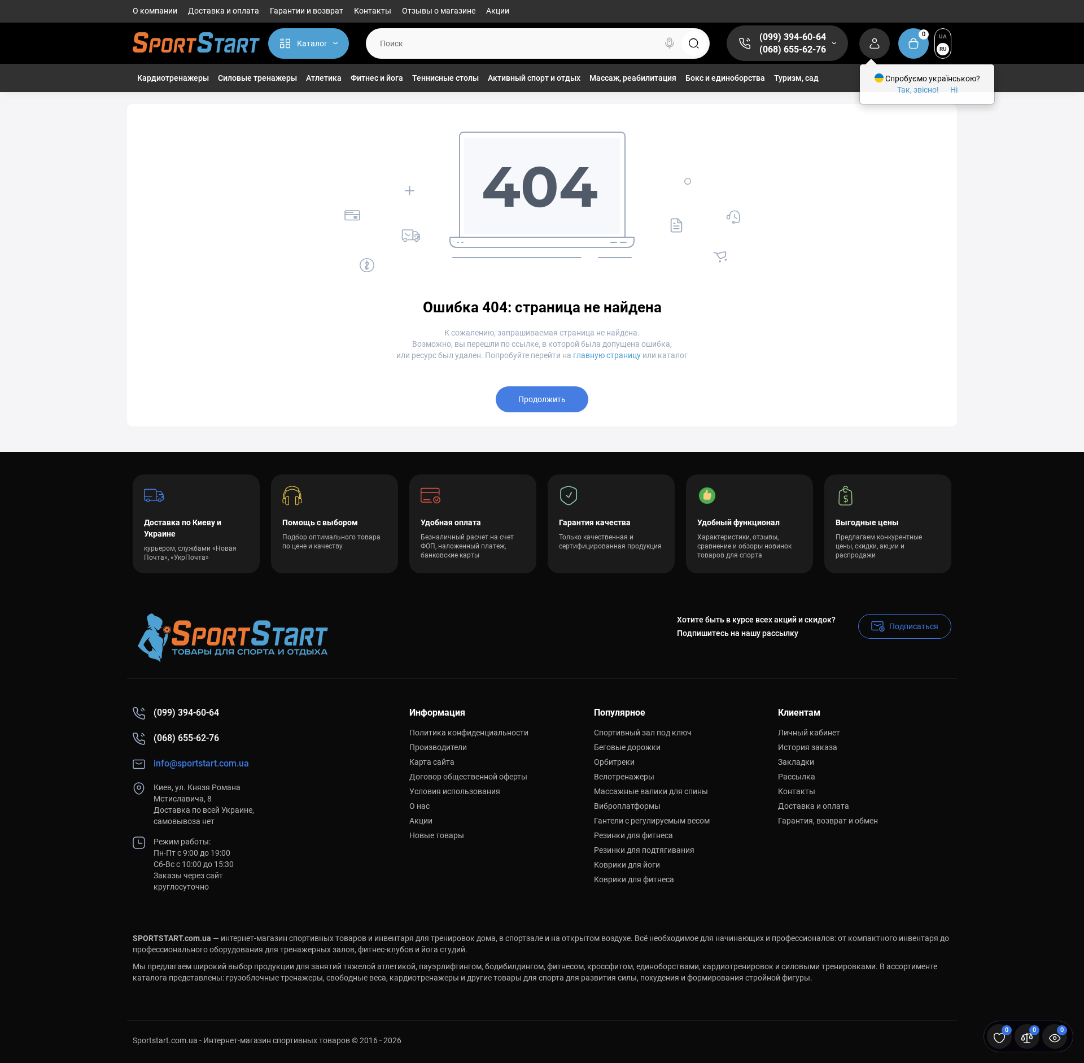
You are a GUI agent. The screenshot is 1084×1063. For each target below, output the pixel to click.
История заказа (807, 747)
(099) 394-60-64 (792, 37)
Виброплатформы (627, 806)
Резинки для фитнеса (633, 835)
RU (943, 49)
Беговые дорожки (627, 747)
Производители (438, 747)
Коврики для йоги (627, 864)
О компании (155, 10)
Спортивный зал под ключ (643, 732)
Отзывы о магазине (438, 10)
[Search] (669, 43)
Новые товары (436, 835)
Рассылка (796, 776)
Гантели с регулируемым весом (652, 820)
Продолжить (542, 399)
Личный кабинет (809, 732)
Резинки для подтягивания (644, 850)
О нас (419, 806)
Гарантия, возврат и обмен (828, 820)
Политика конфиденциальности (468, 732)
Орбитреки (614, 761)
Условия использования (454, 791)
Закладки (796, 761)
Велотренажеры (624, 776)
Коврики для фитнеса (634, 879)
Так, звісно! (918, 89)
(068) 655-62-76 (792, 49)
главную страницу (607, 355)
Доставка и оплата (223, 10)
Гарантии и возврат (306, 10)
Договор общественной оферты (468, 776)
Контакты (372, 10)
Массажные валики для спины (651, 791)
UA (943, 36)
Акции (497, 10)
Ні (954, 89)
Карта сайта (431, 761)
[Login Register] (874, 43)
